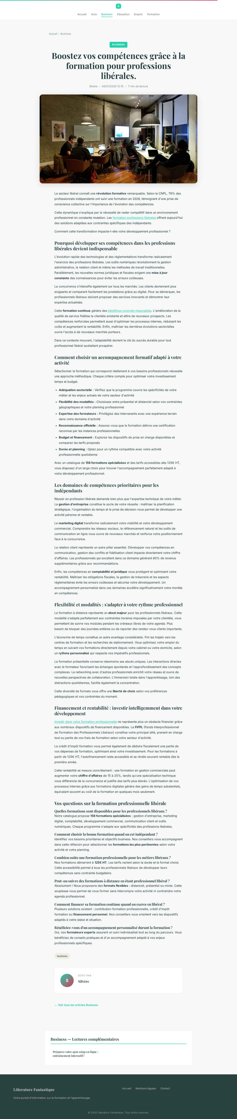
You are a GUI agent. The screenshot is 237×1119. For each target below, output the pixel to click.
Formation (153, 14)
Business (107, 14)
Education (123, 14)
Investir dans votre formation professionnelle (85, 722)
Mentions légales (146, 1088)
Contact (165, 1088)
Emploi (138, 14)
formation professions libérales (134, 218)
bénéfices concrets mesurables (129, 310)
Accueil (82, 14)
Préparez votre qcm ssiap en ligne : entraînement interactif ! (75, 1054)
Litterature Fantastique (33, 1089)
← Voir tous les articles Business (76, 1005)
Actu (94, 14)
